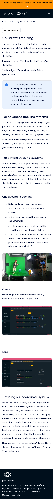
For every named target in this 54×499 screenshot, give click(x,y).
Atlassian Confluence (31, 491)
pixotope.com (8, 480)
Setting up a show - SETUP (24, 21)
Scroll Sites (17, 491)
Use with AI (11, 30)
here (27, 6)
